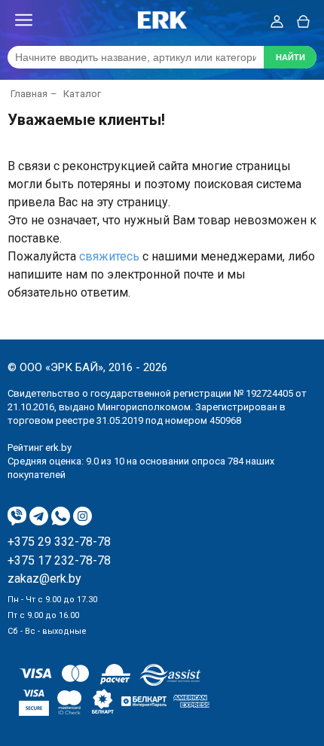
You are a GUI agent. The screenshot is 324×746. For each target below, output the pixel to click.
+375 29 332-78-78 (59, 542)
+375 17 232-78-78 (59, 561)
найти (290, 57)
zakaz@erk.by (44, 579)
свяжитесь (109, 256)
